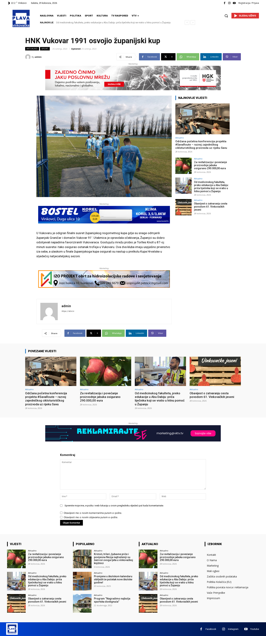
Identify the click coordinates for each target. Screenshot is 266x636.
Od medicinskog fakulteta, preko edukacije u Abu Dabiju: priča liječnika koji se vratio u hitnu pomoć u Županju (211, 187)
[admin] (28, 57)
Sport (44, 48)
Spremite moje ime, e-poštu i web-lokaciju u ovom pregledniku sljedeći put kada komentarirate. (114, 505)
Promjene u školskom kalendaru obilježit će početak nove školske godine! (113, 579)
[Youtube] (234, 3)
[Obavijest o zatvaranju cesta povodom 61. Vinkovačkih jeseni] (183, 207)
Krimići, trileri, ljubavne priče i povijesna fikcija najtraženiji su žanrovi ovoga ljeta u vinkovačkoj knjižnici (113, 559)
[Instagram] (229, 3)
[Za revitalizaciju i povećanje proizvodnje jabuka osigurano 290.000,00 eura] (183, 166)
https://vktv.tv (68, 311)
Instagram (233, 629)
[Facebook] (224, 3)
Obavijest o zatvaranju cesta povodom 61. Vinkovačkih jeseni (88, 22)
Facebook (211, 629)
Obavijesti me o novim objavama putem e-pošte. (91, 517)
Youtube (254, 629)
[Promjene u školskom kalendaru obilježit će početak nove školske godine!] (82, 581)
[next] (193, 22)
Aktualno (32, 48)
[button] (226, 15)
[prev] (187, 22)
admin (38, 57)
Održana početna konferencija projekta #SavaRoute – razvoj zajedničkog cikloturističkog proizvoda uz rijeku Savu (201, 145)
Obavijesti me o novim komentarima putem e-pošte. (93, 512)
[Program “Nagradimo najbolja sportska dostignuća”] (82, 603)
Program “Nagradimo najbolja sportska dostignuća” (112, 600)
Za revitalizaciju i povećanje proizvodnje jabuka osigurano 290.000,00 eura (210, 165)
